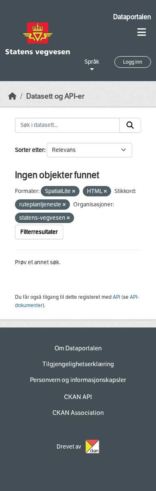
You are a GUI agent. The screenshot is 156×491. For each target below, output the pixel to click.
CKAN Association (78, 413)
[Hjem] (12, 96)
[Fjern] (73, 191)
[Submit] (130, 125)
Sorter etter (29, 150)
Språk (91, 61)
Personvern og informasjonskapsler (78, 380)
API (116, 297)
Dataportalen (132, 17)
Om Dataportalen (78, 348)
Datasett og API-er (55, 96)
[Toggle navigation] (141, 32)
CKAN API (78, 397)
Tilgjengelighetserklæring (78, 364)
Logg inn (132, 62)
